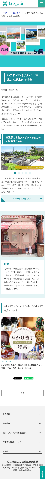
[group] (22, 344)
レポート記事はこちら (22, 198)
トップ (4, 12)
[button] (15, 173)
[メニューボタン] (41, 3)
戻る (22, 393)
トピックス (15, 12)
